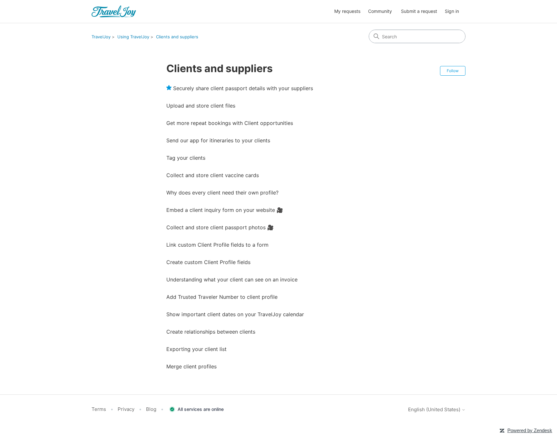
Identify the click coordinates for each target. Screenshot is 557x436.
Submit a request (419, 11)
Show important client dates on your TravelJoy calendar (235, 314)
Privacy (126, 409)
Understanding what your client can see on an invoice (232, 279)
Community (380, 11)
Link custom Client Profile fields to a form (217, 245)
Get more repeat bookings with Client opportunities (229, 123)
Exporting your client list (196, 349)
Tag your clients (185, 158)
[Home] (114, 11)
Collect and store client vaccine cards (212, 175)
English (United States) (435, 409)
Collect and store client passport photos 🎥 (220, 227)
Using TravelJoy (133, 36)
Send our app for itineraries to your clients (218, 140)
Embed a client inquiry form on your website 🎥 (224, 210)
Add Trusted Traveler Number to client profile (222, 297)
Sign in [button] (452, 11)
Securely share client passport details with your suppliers (243, 88)
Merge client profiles (191, 366)
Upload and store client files (200, 105)
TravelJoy (101, 36)
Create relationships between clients (210, 331)
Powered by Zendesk (529, 430)
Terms (99, 409)
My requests (347, 11)
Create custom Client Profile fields (208, 262)
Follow (453, 70)
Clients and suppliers (177, 36)
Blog (151, 409)
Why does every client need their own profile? (222, 192)
